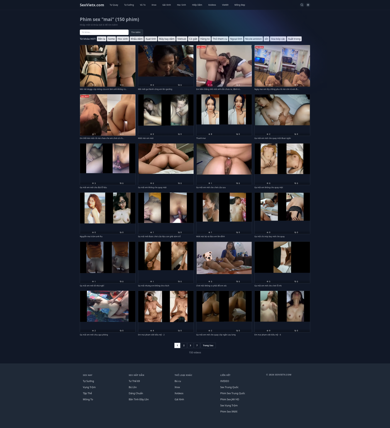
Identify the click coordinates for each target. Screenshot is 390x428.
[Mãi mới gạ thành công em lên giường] (166, 61)
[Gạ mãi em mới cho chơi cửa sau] (224, 159)
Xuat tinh (151, 39)
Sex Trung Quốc (229, 387)
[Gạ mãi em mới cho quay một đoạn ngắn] (282, 110)
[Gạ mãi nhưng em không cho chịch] (166, 256)
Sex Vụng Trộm (229, 405)
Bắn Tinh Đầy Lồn (139, 399)
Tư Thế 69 (134, 381)
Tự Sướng (129, 4)
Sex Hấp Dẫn (136, 375)
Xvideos (212, 4)
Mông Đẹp (239, 4)
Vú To (142, 4)
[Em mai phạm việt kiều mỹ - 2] (166, 306)
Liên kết (225, 375)
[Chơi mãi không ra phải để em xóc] (224, 258)
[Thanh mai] (224, 109)
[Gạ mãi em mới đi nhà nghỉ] (107, 257)
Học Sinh (181, 4)
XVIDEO (224, 381)
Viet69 (225, 4)
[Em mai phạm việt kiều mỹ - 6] (282, 306)
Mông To (88, 399)
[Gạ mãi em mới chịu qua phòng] (107, 306)
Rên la (101, 39)
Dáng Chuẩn (136, 393)
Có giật (193, 39)
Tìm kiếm (135, 32)
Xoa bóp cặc (278, 39)
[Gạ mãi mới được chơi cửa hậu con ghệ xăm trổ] (166, 208)
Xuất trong (294, 39)
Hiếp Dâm (197, 4)
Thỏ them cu (220, 39)
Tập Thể (87, 393)
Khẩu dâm (137, 39)
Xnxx (154, 4)
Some (111, 39)
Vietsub (181, 39)
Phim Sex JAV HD (229, 399)
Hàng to (205, 39)
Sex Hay (87, 375)
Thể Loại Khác (183, 375)
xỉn (266, 39)
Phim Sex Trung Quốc (232, 393)
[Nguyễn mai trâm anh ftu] (107, 208)
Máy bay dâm (166, 39)
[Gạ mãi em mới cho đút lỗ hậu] (107, 158)
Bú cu (178, 381)
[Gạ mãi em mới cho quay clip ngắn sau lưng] (224, 306)
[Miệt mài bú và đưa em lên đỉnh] (224, 207)
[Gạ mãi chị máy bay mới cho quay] (282, 207)
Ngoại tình (236, 39)
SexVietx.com (92, 4)
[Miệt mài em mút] (166, 110)
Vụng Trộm (89, 387)
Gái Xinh (166, 4)
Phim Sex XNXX (228, 411)
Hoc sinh (123, 39)
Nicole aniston (253, 39)
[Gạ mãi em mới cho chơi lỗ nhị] (282, 257)
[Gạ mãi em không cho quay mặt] (166, 158)
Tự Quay (114, 4)
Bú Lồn (133, 387)
